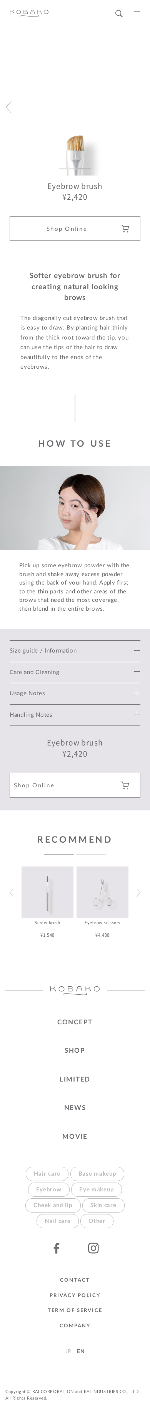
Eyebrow (49, 1190)
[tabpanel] (47, 902)
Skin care (103, 1205)
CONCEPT (75, 1022)
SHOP (75, 1050)
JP (68, 1351)
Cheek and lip (52, 1205)
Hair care (47, 1174)
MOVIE (75, 1136)
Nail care (57, 1221)
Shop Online (67, 229)
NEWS (75, 1108)
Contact (75, 1280)
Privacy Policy (75, 1295)
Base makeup (97, 1174)
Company (75, 1326)
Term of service (75, 1310)
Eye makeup (96, 1190)
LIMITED (75, 1079)
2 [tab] (91, 854)
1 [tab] (59, 854)
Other (96, 1221)
